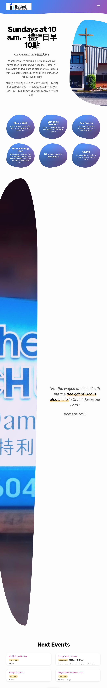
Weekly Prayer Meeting (18, 656)
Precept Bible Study (16, 672)
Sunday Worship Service (67, 656)
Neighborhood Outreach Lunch (70, 672)
